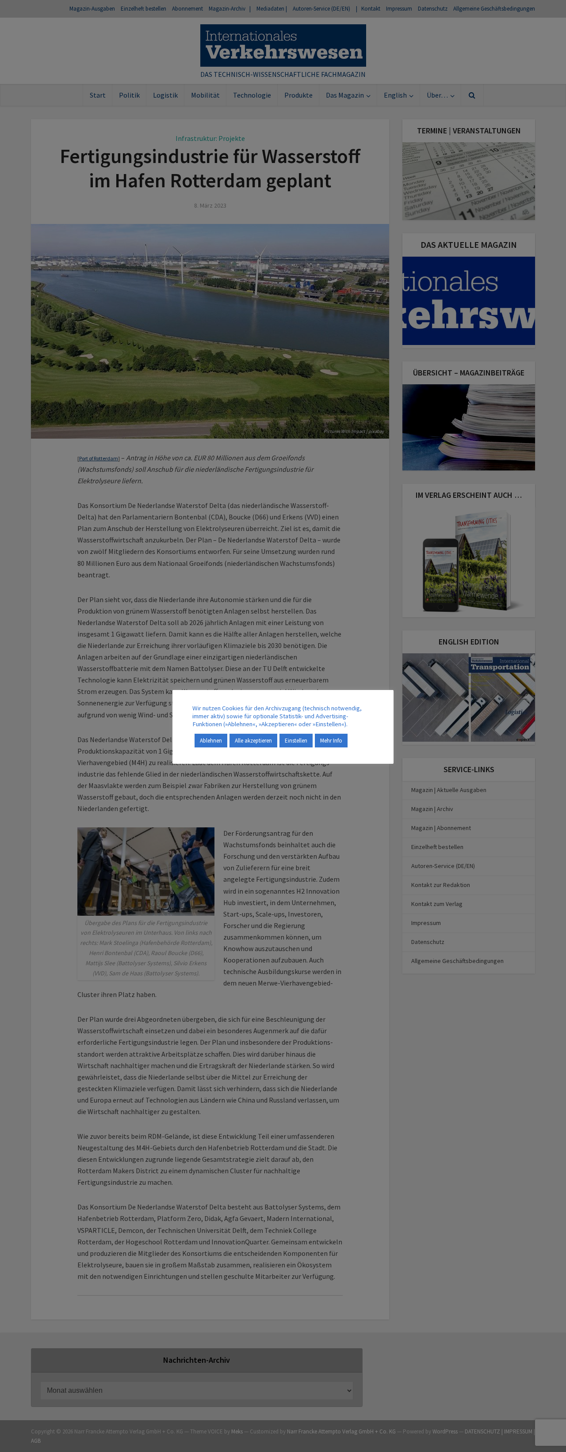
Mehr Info (331, 740)
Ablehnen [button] (211, 740)
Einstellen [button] (296, 740)
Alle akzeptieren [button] (253, 740)
